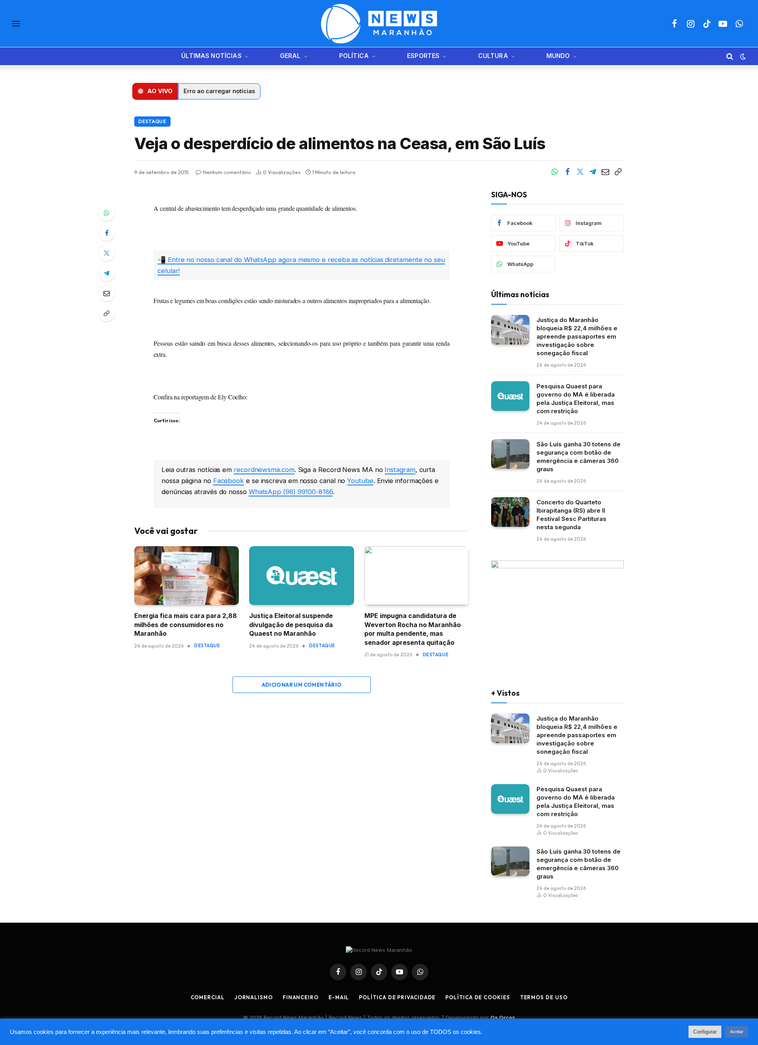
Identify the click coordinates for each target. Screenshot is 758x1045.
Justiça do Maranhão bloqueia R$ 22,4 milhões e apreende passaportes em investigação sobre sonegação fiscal (577, 336)
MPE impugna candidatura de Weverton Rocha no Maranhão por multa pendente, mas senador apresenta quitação (412, 629)
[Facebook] (106, 233)
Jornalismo (254, 997)
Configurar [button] (705, 1032)
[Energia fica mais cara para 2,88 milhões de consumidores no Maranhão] (186, 575)
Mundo (558, 56)
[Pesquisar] (730, 56)
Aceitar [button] (736, 1031)
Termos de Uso (544, 997)
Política (354, 56)
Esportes (423, 56)
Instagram (400, 470)
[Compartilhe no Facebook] (567, 172)
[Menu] (16, 24)
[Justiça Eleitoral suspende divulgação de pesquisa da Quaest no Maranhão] (301, 575)
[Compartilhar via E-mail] (605, 172)
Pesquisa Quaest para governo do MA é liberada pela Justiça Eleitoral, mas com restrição (576, 398)
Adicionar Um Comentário (302, 685)
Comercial (208, 997)
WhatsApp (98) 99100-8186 (291, 492)
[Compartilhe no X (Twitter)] (580, 172)
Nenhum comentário (227, 172)
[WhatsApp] (106, 213)
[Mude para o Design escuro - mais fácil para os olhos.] (742, 56)
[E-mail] (106, 293)
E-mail (338, 997)
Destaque (152, 121)
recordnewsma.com (264, 470)
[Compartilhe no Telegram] (593, 172)
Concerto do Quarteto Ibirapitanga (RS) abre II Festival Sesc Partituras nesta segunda (571, 514)
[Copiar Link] (618, 172)
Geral (290, 56)
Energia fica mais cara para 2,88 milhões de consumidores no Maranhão (185, 624)
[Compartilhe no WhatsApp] (555, 172)
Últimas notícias (211, 56)
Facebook (228, 481)
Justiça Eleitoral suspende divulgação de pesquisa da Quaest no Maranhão (291, 624)
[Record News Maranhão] (379, 23)
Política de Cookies (477, 997)
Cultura (493, 56)
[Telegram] (106, 273)
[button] (155, 91)
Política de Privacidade (397, 997)
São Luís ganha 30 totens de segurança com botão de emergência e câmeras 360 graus (579, 456)
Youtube (360, 481)
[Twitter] (106, 253)
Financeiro (301, 997)
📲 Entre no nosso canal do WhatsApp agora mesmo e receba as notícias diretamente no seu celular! (301, 265)
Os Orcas (502, 1017)
